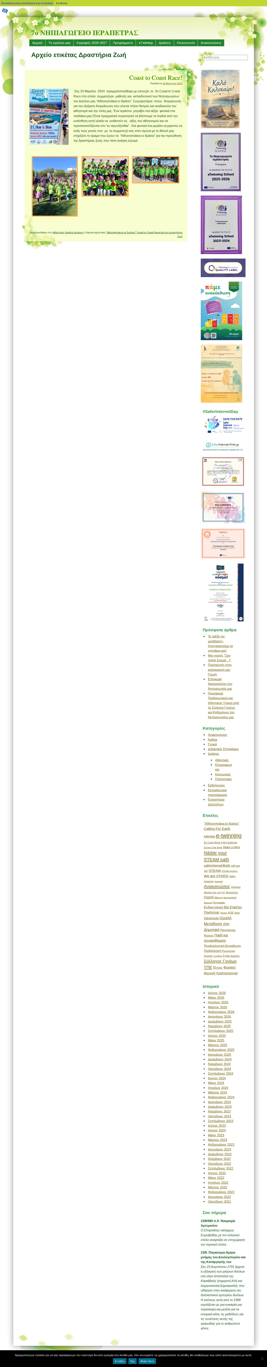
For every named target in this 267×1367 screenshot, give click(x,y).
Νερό (237, 913)
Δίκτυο (164, 232)
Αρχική (37, 43)
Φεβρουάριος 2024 (221, 1097)
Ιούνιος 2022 (217, 1173)
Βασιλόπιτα (232, 892)
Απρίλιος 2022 (218, 1182)
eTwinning (146, 43)
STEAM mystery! (229, 871)
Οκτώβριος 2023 (219, 1116)
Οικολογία (211, 918)
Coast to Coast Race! (155, 77)
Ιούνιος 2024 (217, 1078)
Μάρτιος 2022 (217, 1187)
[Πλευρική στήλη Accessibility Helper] (4, 11)
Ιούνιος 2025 (217, 1035)
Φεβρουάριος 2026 (221, 1012)
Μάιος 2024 (216, 1083)
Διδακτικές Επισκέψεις (223, 749)
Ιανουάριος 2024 (219, 1102)
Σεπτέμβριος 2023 (220, 1121)
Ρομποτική (228, 951)
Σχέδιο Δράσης (231, 955)
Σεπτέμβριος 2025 (220, 1031)
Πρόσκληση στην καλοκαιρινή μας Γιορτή (220, 669)
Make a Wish (231, 847)
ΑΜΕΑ (232, 876)
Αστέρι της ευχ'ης (214, 892)
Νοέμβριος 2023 (219, 1111)
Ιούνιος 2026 (217, 993)
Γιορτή (209, 897)
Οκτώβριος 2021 (219, 1201)
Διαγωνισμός (230, 897)
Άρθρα (69, 232)
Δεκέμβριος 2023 (220, 1106)
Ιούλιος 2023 (217, 1125)
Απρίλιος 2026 (218, 1002)
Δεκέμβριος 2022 (220, 1154)
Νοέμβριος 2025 (219, 1026)
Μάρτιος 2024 (217, 1092)
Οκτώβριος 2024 (219, 1069)
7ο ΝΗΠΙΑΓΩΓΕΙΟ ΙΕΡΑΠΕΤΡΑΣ (84, 32)
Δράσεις (165, 43)
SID (206, 871)
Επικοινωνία (186, 43)
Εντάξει (120, 1361)
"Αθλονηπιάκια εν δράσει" (121, 232)
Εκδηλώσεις (216, 785)
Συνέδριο (217, 956)
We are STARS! (216, 876)
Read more (147, 1361)
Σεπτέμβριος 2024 (220, 1073)
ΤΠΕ (208, 967)
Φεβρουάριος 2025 (221, 1049)
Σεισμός (208, 955)
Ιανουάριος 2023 (219, 1149)
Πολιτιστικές (223, 779)
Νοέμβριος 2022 (219, 1159)
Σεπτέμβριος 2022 (220, 1168)
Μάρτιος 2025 (217, 1045)
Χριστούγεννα (226, 973)
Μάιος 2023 (216, 1135)
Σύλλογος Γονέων (220, 961)
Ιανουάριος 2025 (219, 1054)
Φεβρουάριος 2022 (221, 1192)
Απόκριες (236, 887)
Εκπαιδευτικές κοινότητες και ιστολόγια (27, 3)
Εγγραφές (219, 902)
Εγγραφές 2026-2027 (92, 43)
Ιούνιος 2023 (217, 1130)
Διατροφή (208, 903)
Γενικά (212, 744)
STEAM (215, 871)
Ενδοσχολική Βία (216, 907)
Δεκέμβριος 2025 (220, 1021)
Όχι (132, 1361)
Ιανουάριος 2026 (219, 1016)
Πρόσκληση (212, 951)
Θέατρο (223, 913)
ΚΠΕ (231, 912)
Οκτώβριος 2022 (219, 1163)
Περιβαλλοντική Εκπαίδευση (222, 945)
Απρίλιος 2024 (218, 1088)
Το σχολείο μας (59, 43)
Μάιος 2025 (216, 1040)
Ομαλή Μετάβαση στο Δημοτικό (217, 924)
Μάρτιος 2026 (217, 1007)
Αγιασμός (209, 881)
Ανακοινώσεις (211, 43)
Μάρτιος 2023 (217, 1140)
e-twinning (229, 835)
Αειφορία (219, 881)
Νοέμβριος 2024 (219, 1064)
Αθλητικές (59, 232)
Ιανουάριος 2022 (219, 1197)
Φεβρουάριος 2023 (221, 1144)
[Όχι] (262, 1359)
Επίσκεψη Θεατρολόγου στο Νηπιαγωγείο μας (220, 683)
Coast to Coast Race (148, 232)
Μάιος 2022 (216, 1177)
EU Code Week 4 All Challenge (220, 842)
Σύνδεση (61, 3)
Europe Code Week (213, 847)
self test (235, 865)
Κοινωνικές (223, 774)
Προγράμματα (123, 43)
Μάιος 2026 (216, 997)
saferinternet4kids (217, 865)
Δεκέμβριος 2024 (220, 1059)
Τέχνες (218, 967)
